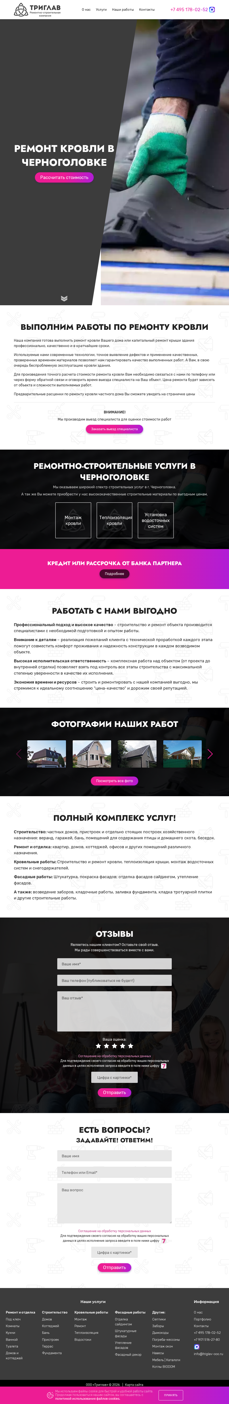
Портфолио (202, 1319)
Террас (47, 1346)
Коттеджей (50, 1326)
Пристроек (50, 1340)
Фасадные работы (130, 1312)
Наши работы (123, 10)
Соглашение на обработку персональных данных (114, 1056)
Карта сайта (134, 1385)
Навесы (158, 1353)
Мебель (158, 1360)
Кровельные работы (91, 1312)
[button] (210, 754)
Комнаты (12, 1326)
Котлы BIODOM (163, 1367)
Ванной (12, 1340)
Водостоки (82, 1340)
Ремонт (80, 1326)
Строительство (55, 1312)
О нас (86, 10)
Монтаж (80, 1319)
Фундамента (52, 1353)
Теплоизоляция (86, 1333)
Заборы (158, 1326)
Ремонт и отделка (20, 1312)
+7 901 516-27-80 (207, 1340)
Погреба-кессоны (166, 1340)
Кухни (10, 1333)
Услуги (101, 10)
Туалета (12, 1346)
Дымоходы (160, 1333)
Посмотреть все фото (114, 781)
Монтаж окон (162, 1346)
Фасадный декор (128, 1355)
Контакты (147, 10)
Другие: (158, 1312)
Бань (45, 1333)
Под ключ (13, 1319)
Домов (47, 1319)
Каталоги (173, 1360)
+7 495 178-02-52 (189, 9)
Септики (159, 1319)
